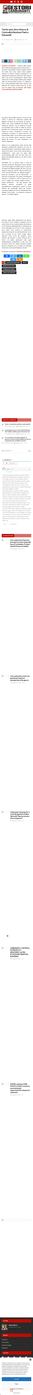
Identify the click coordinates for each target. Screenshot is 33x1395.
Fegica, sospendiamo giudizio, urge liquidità (17, 424)
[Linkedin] (20, 256)
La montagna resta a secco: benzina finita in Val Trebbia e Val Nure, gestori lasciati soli (17, 430)
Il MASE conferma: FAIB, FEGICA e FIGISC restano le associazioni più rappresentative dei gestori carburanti (20, 1088)
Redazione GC (20, 40)
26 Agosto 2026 (16, 549)
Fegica (25, 262)
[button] (30, 1359)
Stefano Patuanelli (9, 269)
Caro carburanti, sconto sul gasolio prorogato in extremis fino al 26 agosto (19, 678)
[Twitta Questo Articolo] (5, 61)
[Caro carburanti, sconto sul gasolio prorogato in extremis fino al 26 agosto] (5, 741)
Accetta (16, 1379)
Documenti (4, 1348)
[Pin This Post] (11, 61)
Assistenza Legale (6, 1345)
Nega (16, 1384)
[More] (20, 259)
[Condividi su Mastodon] (21, 61)
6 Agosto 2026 (16, 959)
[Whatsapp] (26, 256)
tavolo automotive (9, 273)
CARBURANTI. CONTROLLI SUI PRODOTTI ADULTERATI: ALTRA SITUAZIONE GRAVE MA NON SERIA (20, 952)
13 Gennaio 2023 (8, 443)
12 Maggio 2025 (11, 434)
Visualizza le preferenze (16, 1389)
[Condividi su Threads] (29, 61)
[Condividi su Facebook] (3, 61)
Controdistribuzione (13, 262)
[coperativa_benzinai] (16, 1258)
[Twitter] (18, 2)
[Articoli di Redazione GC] (4, 1329)
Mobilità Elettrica (9, 266)
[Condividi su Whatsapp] (19, 61)
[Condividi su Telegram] (24, 61)
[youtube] (11, 2)
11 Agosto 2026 (16, 821)
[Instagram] (21, 2)
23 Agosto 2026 (16, 683)
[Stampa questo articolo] (16, 61)
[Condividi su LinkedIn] (8, 61)
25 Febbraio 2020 (8, 40)
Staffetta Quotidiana (9, 66)
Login (29, 451)
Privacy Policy (16, 1393)
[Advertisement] (17, 17)
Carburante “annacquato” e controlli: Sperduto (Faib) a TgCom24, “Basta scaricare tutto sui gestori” (20, 815)
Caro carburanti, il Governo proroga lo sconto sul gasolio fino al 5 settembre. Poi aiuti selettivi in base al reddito (20, 543)
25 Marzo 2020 (11, 426)
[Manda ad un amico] (13, 61)
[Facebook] (14, 2)
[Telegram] (13, 259)
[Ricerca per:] (16, 24)
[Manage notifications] (11, 1390)
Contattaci (4, 1339)
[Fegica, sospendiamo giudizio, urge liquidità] (3, 424)
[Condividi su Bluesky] (27, 61)
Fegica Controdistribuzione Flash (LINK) (16, 88)
